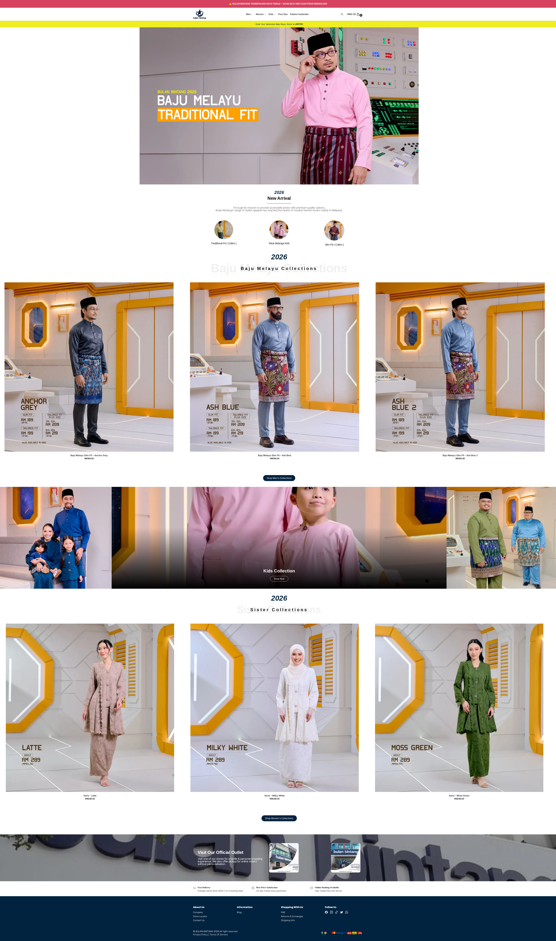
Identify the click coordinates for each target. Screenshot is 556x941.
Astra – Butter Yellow (90, 795)
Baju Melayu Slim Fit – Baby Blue (460, 455)
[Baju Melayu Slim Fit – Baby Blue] (460, 367)
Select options (89, 464)
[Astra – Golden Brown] (274, 708)
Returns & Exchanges (292, 916)
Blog (239, 912)
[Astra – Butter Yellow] (90, 708)
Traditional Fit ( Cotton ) (223, 243)
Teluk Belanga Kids (279, 243)
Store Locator (200, 916)
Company (198, 912)
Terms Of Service (219, 934)
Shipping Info (288, 920)
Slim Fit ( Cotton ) (334, 244)
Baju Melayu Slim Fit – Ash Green (274, 455)
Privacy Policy (200, 934)
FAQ (283, 912)
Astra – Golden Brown (274, 795)
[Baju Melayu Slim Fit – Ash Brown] (89, 367)
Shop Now (279, 578)
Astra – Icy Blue (459, 795)
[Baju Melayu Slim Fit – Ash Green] (274, 367)
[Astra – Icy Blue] (459, 708)
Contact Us (199, 920)
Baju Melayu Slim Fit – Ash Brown (89, 455)
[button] (355, 14)
